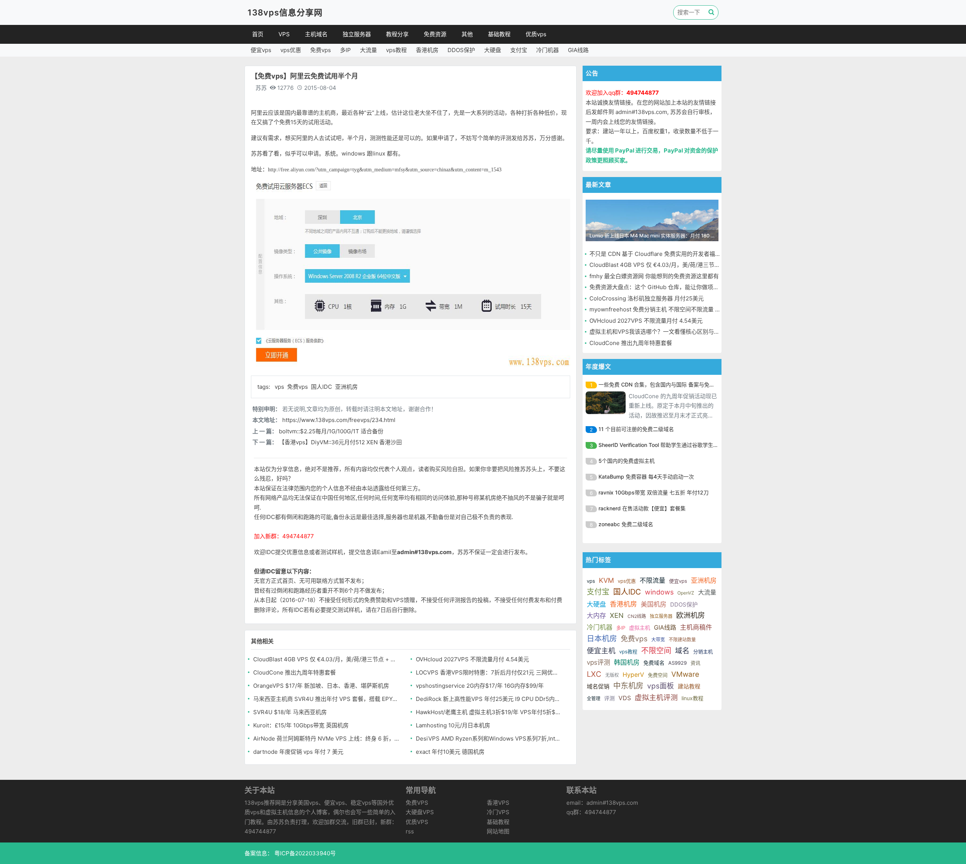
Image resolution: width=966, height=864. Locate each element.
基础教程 (499, 34)
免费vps (320, 50)
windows (659, 592)
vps (280, 386)
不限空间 (656, 650)
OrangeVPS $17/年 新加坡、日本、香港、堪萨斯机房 (321, 685)
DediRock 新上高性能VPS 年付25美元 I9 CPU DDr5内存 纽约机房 (489, 698)
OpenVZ (685, 593)
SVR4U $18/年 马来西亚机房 (290, 712)
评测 (609, 698)
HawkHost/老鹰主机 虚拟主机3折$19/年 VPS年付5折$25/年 (489, 712)
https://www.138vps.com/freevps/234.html (338, 420)
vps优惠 (290, 50)
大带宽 (658, 639)
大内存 (596, 615)
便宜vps (261, 50)
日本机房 (602, 638)
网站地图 (498, 831)
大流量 (368, 50)
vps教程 (396, 50)
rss (410, 831)
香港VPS (498, 802)
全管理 (593, 698)
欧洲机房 (690, 615)
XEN (617, 615)
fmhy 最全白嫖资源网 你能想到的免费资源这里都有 (654, 276)
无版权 (612, 675)
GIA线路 (578, 50)
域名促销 (598, 686)
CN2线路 (637, 616)
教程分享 (397, 34)
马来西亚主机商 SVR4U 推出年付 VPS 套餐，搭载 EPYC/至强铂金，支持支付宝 (326, 698)
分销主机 (703, 651)
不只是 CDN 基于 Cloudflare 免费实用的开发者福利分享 (660, 253)
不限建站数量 (682, 639)
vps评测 (598, 662)
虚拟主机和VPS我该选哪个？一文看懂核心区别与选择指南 (663, 331)
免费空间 (658, 675)
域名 (682, 651)
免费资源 (435, 34)
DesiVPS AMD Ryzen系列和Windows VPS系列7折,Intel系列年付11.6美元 (489, 738)
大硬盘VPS (420, 812)
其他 (467, 34)
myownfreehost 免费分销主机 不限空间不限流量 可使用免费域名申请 (677, 309)
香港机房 (427, 50)
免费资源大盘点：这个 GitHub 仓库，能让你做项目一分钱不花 (668, 287)
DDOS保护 (461, 50)
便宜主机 (601, 651)
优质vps (536, 34)
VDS (624, 698)
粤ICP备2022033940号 (304, 853)
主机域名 (316, 34)
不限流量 (652, 580)
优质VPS (417, 821)
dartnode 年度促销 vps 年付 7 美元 (298, 751)
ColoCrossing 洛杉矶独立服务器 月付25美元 (646, 298)
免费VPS (417, 802)
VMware (685, 674)
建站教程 (689, 686)
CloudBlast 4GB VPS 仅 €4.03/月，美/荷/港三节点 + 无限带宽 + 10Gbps (326, 659)
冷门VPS (498, 812)
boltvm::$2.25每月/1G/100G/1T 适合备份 (331, 431)
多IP (345, 50)
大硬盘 (492, 50)
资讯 (695, 663)
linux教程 (692, 698)
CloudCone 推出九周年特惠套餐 (294, 672)
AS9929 (677, 663)
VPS (284, 34)
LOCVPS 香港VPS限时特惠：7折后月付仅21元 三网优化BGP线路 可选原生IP (489, 672)
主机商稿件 (696, 627)
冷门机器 (547, 50)
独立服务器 (357, 34)
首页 (257, 34)
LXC (594, 674)
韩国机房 (627, 662)
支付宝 (518, 50)
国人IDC (322, 386)
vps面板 (660, 686)
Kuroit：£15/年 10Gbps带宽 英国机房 (301, 725)
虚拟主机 (639, 627)
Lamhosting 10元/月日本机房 (453, 725)
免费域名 (654, 662)
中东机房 (628, 685)
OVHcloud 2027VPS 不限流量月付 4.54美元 (472, 659)
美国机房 (653, 604)
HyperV (633, 674)
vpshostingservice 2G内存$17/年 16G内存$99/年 (480, 685)
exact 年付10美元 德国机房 (450, 751)
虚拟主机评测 (656, 697)
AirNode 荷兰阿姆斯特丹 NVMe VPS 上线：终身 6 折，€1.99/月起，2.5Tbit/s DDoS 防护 (326, 738)
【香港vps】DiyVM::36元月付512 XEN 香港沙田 (340, 442)
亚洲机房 (346, 386)
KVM (606, 580)
